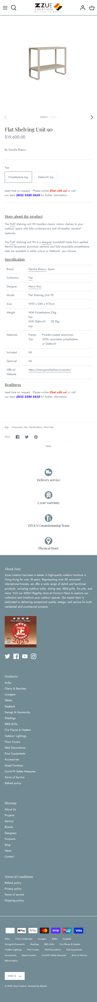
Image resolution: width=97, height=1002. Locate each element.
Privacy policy (13, 889)
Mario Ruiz (35, 286)
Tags (7, 427)
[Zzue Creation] (48, 7)
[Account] (81, 8)
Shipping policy (14, 900)
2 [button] (53, 117)
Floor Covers (12, 742)
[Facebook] (16, 656)
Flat (30, 278)
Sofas (8, 683)
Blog (7, 845)
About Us (10, 809)
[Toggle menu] (5, 8)
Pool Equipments (15, 753)
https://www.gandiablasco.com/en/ (49, 370)
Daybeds (10, 706)
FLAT (13, 224)
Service (9, 821)
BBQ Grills (11, 724)
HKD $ (12, 976)
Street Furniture (14, 765)
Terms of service (14, 894)
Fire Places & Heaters (18, 730)
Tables (48, 446)
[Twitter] (7, 656)
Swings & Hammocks (17, 712)
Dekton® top (46, 177)
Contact (9, 856)
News (8, 851)
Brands (9, 827)
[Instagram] (33, 656)
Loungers (10, 694)
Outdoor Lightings (15, 736)
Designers (10, 833)
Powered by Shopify (37, 986)
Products (10, 839)
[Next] (92, 117)
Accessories (17, 427)
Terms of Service (14, 777)
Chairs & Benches (15, 688)
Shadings (10, 718)
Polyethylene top (18, 177)
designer (47, 242)
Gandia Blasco (17, 150)
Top (7, 168)
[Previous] (5, 117)
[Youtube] (25, 656)
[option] (48, 63)
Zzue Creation (20, 986)
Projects (9, 815)
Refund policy (13, 783)
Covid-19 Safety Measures (20, 771)
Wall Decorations (15, 748)
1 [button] (43, 117)
